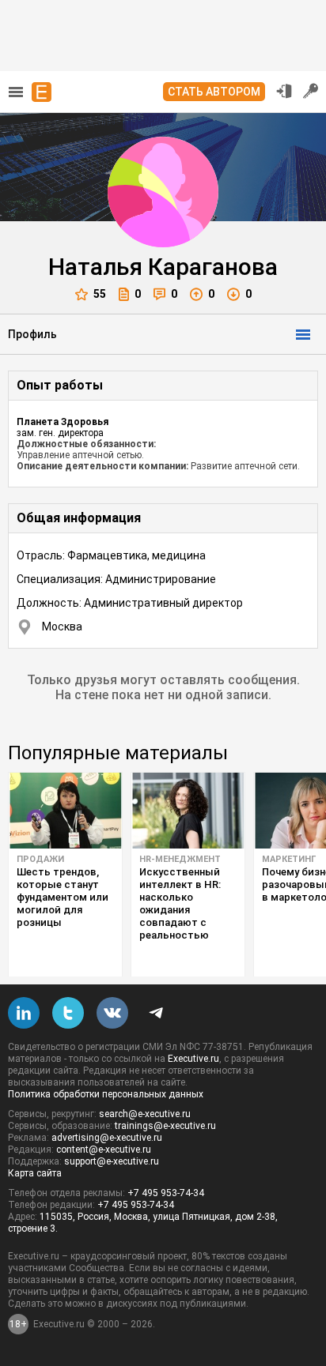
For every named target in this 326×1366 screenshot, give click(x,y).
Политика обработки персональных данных (105, 1094)
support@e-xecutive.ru (111, 1161)
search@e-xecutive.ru (145, 1114)
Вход (284, 91)
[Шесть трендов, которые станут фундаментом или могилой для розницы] (65, 811)
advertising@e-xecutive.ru (106, 1137)
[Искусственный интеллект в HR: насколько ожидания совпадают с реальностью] (187, 811)
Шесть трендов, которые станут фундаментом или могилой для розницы (62, 897)
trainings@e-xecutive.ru (165, 1125)
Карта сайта (35, 1173)
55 (99, 294)
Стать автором (214, 91)
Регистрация (311, 91)
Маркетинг (289, 859)
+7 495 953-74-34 (165, 1193)
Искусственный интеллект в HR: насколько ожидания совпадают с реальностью (180, 903)
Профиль (32, 334)
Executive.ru (193, 1058)
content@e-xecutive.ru (103, 1149)
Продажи (40, 859)
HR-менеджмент (180, 859)
